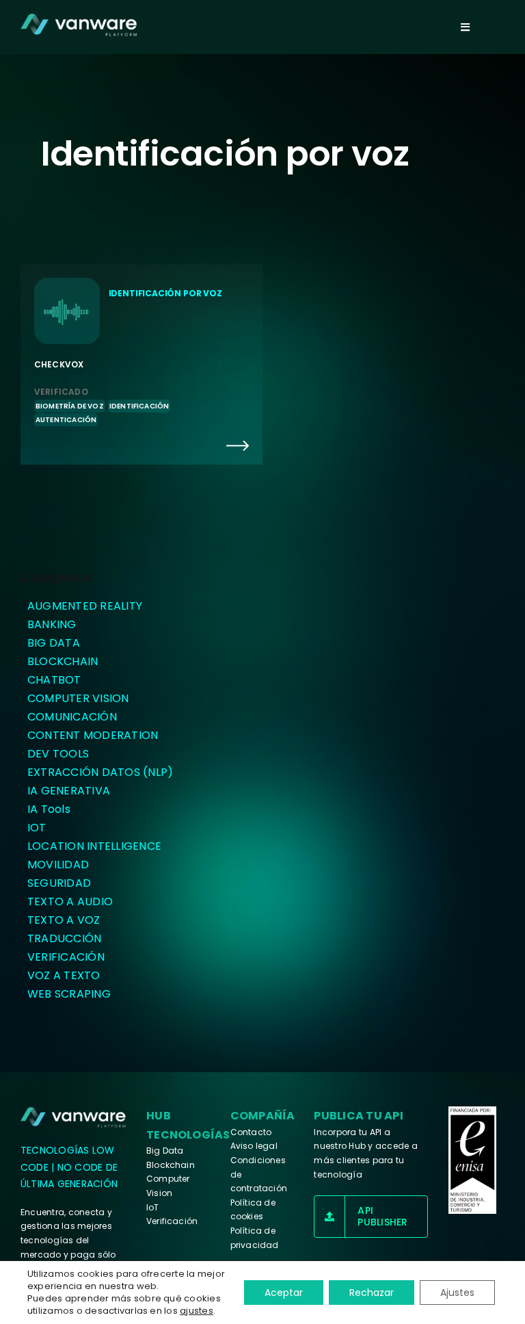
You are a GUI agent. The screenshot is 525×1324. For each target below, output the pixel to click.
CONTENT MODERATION (92, 735)
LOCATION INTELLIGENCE (94, 846)
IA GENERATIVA (68, 791)
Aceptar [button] (284, 1292)
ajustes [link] (196, 1310)
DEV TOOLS (58, 754)
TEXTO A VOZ (63, 920)
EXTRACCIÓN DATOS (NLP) (100, 772)
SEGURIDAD (59, 883)
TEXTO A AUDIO (70, 901)
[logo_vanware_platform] (74, 1117)
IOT (36, 827)
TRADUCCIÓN (64, 938)
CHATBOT (54, 680)
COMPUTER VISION (78, 698)
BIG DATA (53, 643)
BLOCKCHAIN (62, 661)
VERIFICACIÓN (66, 957)
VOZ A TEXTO (63, 975)
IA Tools (48, 809)
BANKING (52, 624)
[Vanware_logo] (79, 25)
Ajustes (457, 1292)
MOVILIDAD (58, 864)
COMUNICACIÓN (72, 717)
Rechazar (371, 1292)
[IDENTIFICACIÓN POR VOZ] (141, 364)
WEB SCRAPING (69, 994)
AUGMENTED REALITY (84, 606)
